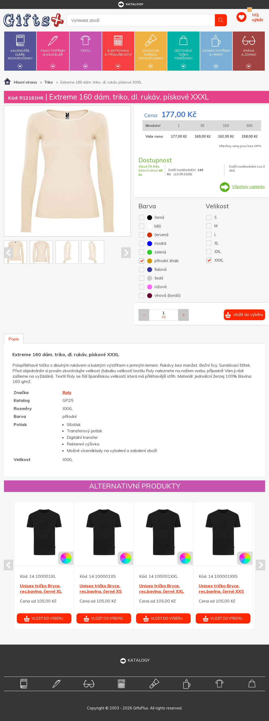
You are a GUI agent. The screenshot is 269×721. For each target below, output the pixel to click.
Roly (67, 392)
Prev (8, 252)
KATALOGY (138, 660)
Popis (13, 338)
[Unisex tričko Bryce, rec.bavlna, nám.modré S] (163, 532)
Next (126, 252)
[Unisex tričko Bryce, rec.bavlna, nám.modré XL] (223, 532)
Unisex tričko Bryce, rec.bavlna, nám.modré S (162, 591)
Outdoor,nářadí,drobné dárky (150, 54)
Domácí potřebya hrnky (216, 52)
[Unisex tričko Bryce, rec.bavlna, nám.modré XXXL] (44, 532)
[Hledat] (221, 20)
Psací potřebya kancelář (53, 52)
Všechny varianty (248, 186)
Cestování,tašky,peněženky (183, 54)
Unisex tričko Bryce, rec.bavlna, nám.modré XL (222, 591)
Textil (86, 51)
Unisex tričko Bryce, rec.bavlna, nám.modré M (103, 591)
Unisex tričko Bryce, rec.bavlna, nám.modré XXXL (43, 591)
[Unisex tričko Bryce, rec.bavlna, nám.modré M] (103, 532)
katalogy (134, 4)
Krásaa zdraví (248, 52)
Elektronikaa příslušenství (118, 52)
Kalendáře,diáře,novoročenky (20, 54)
